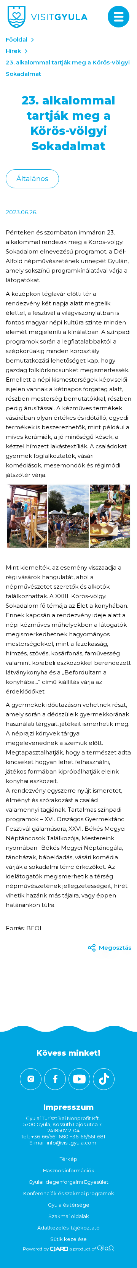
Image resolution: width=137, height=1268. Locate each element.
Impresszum (68, 1107)
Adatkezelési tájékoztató (68, 1228)
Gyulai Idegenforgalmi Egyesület (68, 1182)
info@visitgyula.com (71, 1143)
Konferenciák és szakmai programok (68, 1193)
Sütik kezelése (68, 1239)
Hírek (13, 51)
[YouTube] (79, 1079)
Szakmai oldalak (68, 1216)
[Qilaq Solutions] (105, 1249)
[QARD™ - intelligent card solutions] (59, 1249)
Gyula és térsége (68, 1205)
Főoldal (16, 39)
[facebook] (55, 1079)
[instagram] (30, 1079)
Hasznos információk (68, 1170)
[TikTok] (104, 1079)
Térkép (68, 1159)
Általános (32, 179)
